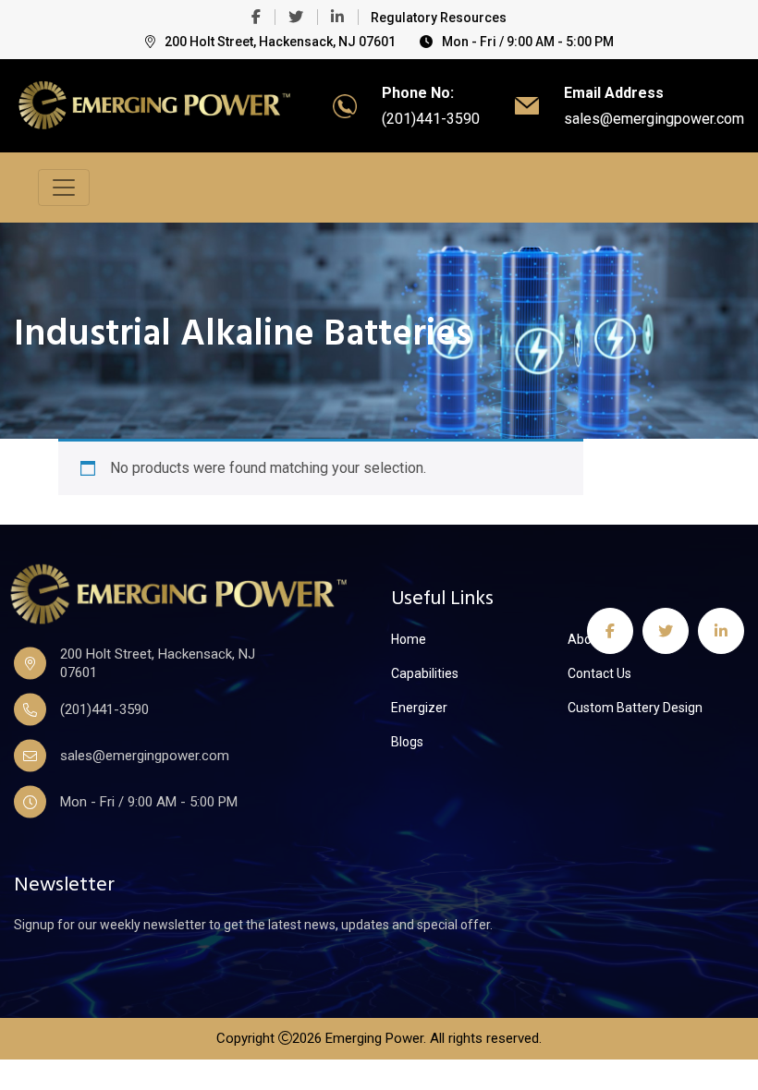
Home (408, 639)
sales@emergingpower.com (654, 118)
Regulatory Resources (439, 17)
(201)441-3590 (431, 118)
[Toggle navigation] (64, 187)
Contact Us (599, 673)
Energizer (419, 707)
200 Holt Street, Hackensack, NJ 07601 (280, 41)
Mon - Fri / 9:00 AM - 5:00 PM (528, 41)
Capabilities (424, 673)
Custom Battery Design (635, 707)
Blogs (407, 741)
